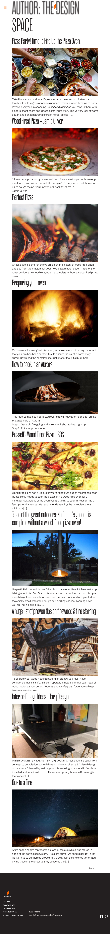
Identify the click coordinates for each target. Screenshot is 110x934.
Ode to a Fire (22, 783)
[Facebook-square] (101, 916)
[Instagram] (107, 916)
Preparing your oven (29, 283)
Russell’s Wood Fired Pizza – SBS (38, 435)
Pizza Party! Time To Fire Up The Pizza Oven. (46, 42)
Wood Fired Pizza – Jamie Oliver (37, 122)
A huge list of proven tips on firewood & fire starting (54, 612)
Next (93, 868)
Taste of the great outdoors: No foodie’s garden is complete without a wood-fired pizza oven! (51, 519)
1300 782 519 (34, 911)
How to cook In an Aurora (32, 365)
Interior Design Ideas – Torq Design (40, 697)
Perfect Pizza (22, 198)
